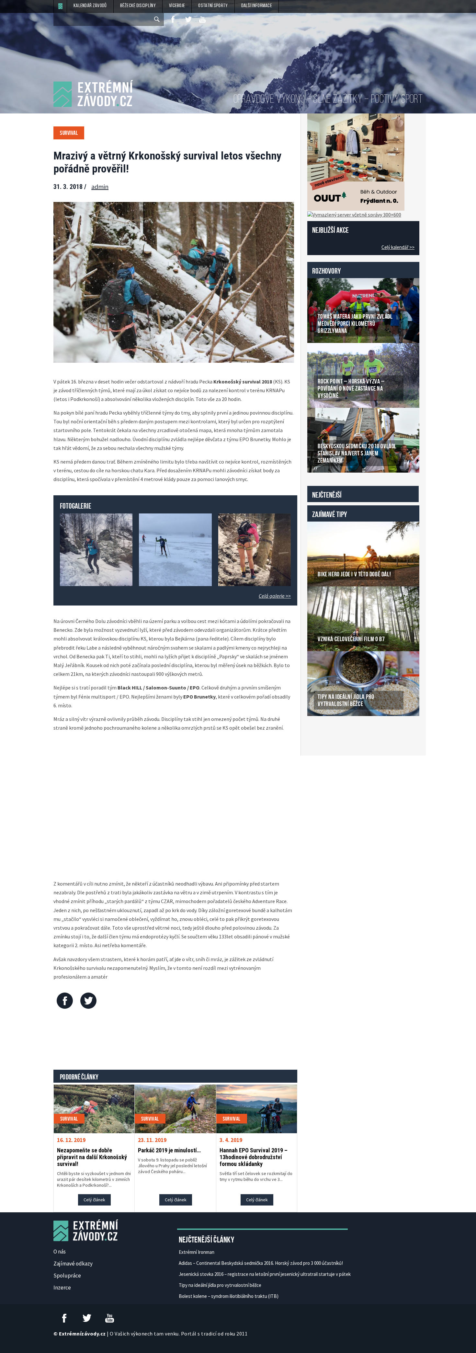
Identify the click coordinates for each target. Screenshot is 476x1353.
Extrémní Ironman (196, 1252)
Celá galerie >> (275, 596)
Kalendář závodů (90, 5)
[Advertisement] (175, 1040)
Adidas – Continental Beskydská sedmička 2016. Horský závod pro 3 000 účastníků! (261, 1263)
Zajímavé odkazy (73, 1263)
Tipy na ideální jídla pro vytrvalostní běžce (220, 1285)
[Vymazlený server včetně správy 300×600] (354, 214)
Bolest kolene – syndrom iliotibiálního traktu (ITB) (228, 1296)
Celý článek (94, 1200)
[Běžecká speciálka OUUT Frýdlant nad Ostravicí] (355, 161)
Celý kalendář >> (397, 247)
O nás (59, 1251)
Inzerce (62, 1287)
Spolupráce (67, 1275)
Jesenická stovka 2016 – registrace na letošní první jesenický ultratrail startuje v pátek (265, 1274)
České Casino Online (321, 732)
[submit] (157, 19)
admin (99, 186)
